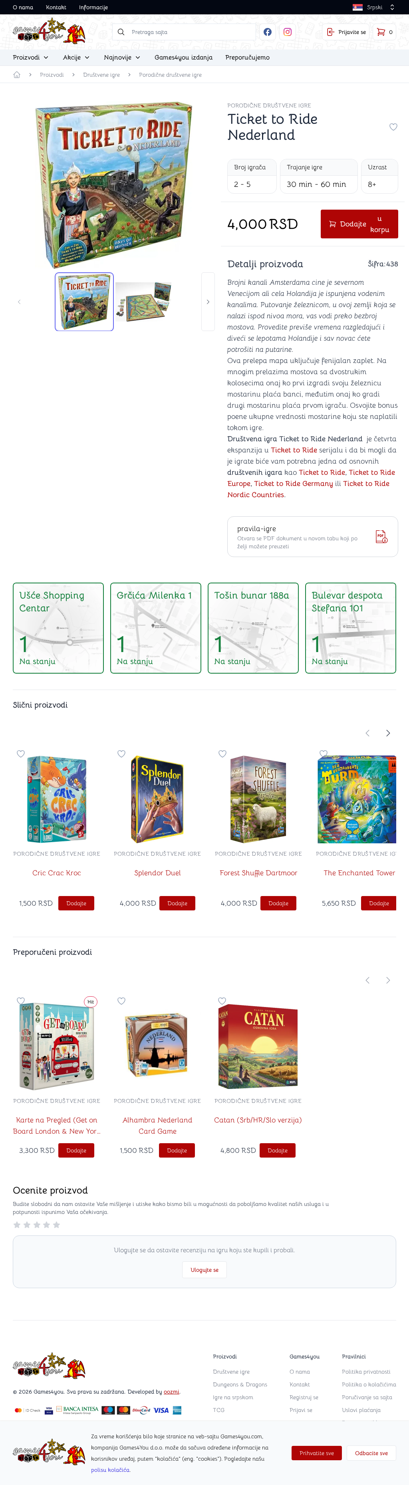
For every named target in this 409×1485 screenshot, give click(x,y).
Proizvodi (52, 74)
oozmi (171, 1391)
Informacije (93, 7)
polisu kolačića (110, 1469)
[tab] (84, 302)
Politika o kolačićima (369, 1384)
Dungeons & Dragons (240, 1384)
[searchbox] (184, 32)
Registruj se (304, 1397)
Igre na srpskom (233, 1397)
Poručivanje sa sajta (367, 1397)
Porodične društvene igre (170, 74)
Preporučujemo (247, 57)
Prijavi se (301, 1410)
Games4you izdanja (183, 57)
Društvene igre (101, 74)
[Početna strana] (17, 75)
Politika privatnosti (366, 1371)
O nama (23, 7)
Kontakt (56, 7)
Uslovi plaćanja (361, 1410)
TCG (218, 1410)
